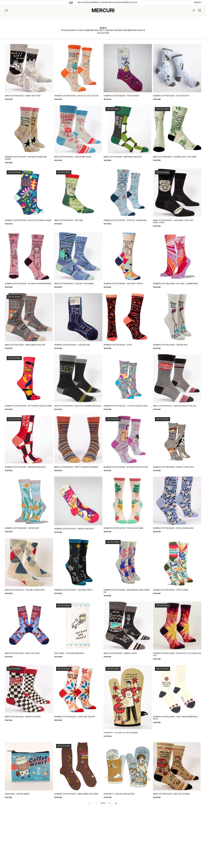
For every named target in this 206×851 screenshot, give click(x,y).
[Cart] (199, 10)
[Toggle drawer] (6, 10)
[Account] (193, 10)
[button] (109, 803)
